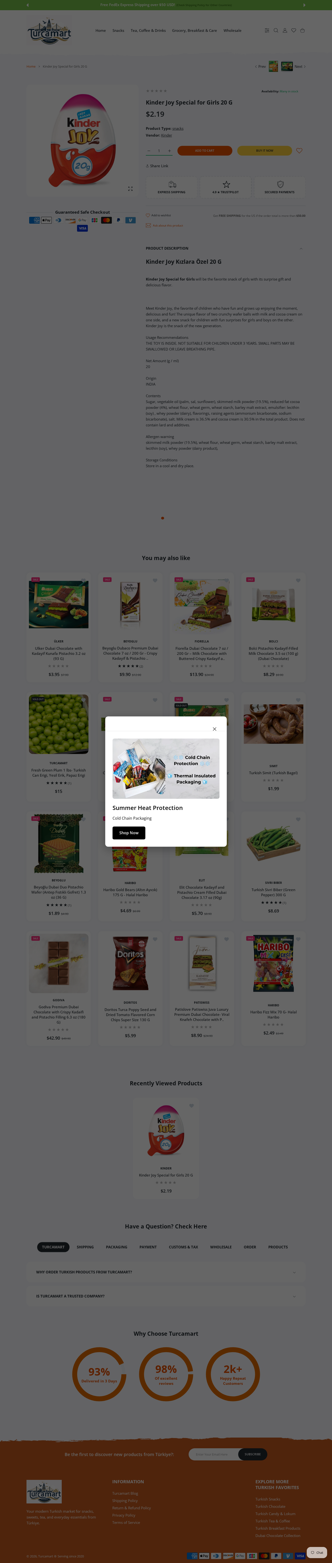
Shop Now (129, 832)
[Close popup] (214, 729)
